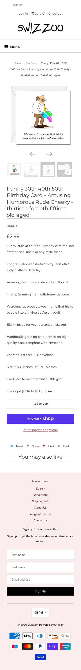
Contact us (40, 520)
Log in (23, 13)
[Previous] (32, 154)
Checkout (55, 13)
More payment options (41, 430)
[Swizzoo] (40, 28)
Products (31, 63)
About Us (40, 508)
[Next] (49, 154)
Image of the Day (40, 514)
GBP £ (38, 612)
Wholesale (41, 495)
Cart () (39, 13)
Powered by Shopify (51, 625)
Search (40, 489)
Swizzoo (32, 625)
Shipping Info (40, 501)
